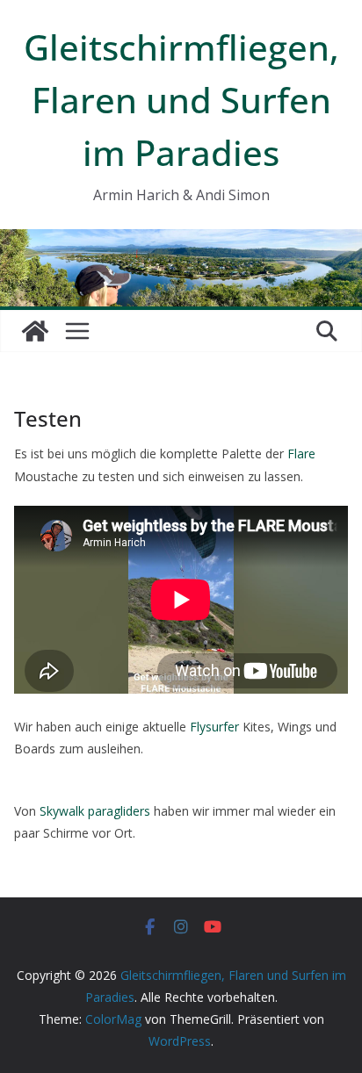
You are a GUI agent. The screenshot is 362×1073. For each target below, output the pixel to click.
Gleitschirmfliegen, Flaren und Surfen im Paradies (181, 99)
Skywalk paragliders (95, 811)
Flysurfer (214, 726)
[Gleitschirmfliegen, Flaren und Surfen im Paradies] (35, 331)
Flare (301, 453)
